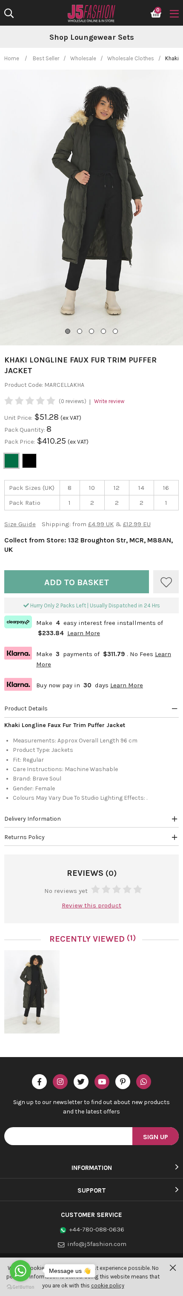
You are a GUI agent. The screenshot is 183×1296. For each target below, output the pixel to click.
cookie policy (107, 1285)
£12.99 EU (137, 524)
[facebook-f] (39, 1081)
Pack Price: (19, 441)
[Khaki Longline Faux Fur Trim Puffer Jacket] (32, 992)
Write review (109, 401)
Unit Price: (18, 417)
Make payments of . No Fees (87, 658)
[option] (32, 995)
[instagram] (60, 1081)
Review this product (91, 905)
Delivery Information (32, 818)
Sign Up (155, 1137)
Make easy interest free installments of (83, 627)
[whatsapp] (143, 1081)
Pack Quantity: (25, 429)
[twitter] (81, 1081)
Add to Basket (76, 582)
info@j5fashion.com (96, 1244)
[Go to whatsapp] (20, 1270)
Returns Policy (24, 837)
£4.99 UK (101, 524)
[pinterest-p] (122, 1081)
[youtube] (101, 1081)
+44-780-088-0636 (96, 1229)
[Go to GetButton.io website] (20, 1287)
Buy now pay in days (73, 684)
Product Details (26, 708)
